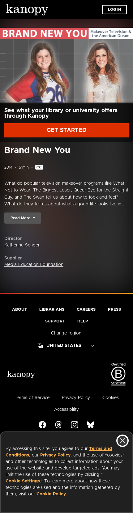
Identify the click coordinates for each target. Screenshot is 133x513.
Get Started (67, 130)
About (19, 310)
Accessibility (66, 409)
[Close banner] (122, 441)
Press (114, 310)
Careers (86, 310)
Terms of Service (32, 398)
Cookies (110, 398)
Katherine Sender (22, 245)
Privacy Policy (55, 455)
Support (55, 321)
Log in (114, 9)
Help (82, 321)
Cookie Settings (23, 481)
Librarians (51, 310)
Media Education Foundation (33, 265)
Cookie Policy (51, 494)
